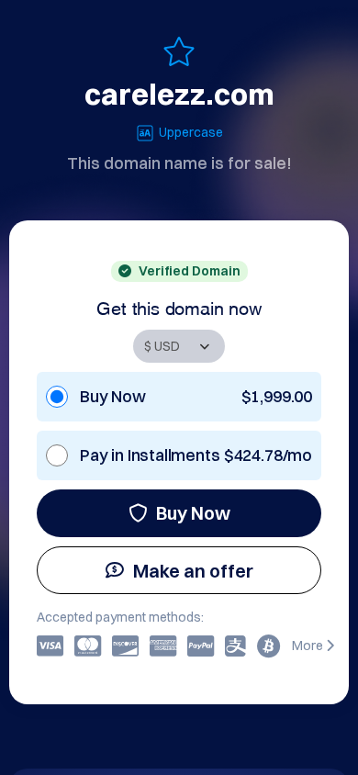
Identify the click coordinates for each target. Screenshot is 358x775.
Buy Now (193, 512)
